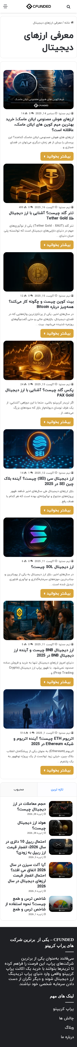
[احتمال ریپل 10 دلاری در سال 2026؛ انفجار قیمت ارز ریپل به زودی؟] (61, 847)
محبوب (19, 789)
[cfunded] (38, 6)
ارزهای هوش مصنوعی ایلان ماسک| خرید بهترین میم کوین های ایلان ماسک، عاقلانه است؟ (40, 124)
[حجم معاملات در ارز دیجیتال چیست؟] (61, 809)
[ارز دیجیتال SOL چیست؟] (38, 537)
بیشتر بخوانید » (57, 156)
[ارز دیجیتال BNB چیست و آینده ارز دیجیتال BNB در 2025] (38, 620)
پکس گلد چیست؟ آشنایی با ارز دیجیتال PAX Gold (39, 393)
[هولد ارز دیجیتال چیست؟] (61, 828)
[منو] (5, 8)
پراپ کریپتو (63, 1009)
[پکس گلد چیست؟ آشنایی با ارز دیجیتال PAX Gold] (38, 360)
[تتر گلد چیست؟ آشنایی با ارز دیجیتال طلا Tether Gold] (38, 183)
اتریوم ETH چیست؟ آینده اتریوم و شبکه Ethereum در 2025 (43, 741)
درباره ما (67, 1037)
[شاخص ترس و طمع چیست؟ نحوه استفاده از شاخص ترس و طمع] (61, 904)
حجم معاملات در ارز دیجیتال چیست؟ (29, 806)
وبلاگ (69, 1027)
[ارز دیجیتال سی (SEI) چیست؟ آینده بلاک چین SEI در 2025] (38, 449)
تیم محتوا (64, 113)
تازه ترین (57, 789)
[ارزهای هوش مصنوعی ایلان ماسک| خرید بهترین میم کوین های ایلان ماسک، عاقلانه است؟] (38, 89)
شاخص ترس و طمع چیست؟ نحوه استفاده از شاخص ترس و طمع (25, 904)
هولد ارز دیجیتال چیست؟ (32, 825)
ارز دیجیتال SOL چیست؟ (52, 567)
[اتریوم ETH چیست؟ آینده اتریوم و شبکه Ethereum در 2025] (38, 709)
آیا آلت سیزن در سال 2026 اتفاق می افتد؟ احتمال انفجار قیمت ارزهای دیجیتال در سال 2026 (27, 875)
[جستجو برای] (68, 8)
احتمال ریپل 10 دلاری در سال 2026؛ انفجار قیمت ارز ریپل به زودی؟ (26, 846)
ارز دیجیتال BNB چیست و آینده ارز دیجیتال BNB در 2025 (44, 653)
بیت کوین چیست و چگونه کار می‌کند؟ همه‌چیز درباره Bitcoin (41, 304)
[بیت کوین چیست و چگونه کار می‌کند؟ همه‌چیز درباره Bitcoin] (38, 272)
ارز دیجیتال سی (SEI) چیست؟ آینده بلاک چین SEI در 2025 (39, 481)
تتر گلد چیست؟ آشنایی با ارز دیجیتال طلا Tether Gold (41, 216)
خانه (67, 22)
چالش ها (66, 1018)
